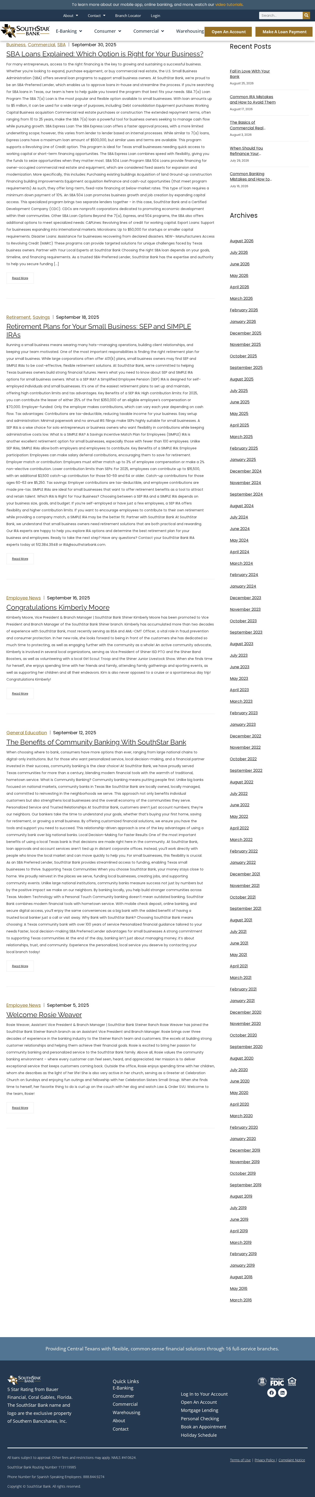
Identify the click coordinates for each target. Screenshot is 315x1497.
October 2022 (243, 759)
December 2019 (245, 1150)
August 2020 (241, 1058)
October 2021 (243, 897)
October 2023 (243, 621)
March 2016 (241, 1300)
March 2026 (241, 298)
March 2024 (241, 563)
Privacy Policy (265, 1460)
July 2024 (239, 517)
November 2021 (245, 885)
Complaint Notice (292, 1460)
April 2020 (239, 1104)
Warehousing (190, 31)
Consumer (105, 31)
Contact (94, 15)
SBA (61, 45)
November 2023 (245, 609)
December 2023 (245, 598)
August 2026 (241, 241)
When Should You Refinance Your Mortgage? (246, 151)
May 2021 (238, 955)
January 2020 (243, 1139)
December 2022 (245, 736)
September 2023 (246, 632)
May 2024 (239, 540)
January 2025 (243, 459)
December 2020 (245, 1012)
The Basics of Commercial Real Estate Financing (246, 125)
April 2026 (239, 287)
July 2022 (239, 793)
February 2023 (244, 713)
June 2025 (240, 402)
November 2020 (245, 1023)
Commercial (146, 31)
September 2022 (246, 770)
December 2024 (246, 471)
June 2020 (240, 1081)
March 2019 (241, 1242)
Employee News (23, 598)
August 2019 (241, 1196)
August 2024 (242, 506)
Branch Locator (128, 15)
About (68, 15)
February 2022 (244, 851)
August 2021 (241, 920)
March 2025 (241, 437)
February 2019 (243, 1254)
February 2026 (244, 310)
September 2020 (246, 1047)
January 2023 (243, 724)
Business (16, 45)
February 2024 (244, 575)
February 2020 (244, 1127)
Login (155, 15)
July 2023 (239, 655)
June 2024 (240, 529)
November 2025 (245, 344)
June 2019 (239, 1219)
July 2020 (239, 1070)
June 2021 (239, 943)
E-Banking (66, 31)
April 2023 (239, 690)
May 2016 (238, 1288)
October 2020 (243, 1035)
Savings (41, 317)
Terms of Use (240, 1460)
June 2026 (240, 264)
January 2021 (242, 1001)
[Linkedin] (282, 1392)
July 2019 (238, 1208)
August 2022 (241, 782)
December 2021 (245, 874)
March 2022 (241, 839)
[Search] (306, 15)
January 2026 (243, 321)
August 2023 (241, 644)
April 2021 (239, 966)
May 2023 (239, 678)
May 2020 (239, 1093)
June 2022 (239, 805)
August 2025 (241, 379)
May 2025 (239, 413)
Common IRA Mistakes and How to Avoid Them (253, 99)
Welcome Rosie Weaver (44, 1015)
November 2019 (245, 1162)
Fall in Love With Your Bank (250, 74)
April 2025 (239, 425)
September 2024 (246, 494)
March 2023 (241, 701)
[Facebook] (271, 1392)
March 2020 (241, 1116)
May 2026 (239, 275)
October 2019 (243, 1173)
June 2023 (239, 667)
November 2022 (245, 747)
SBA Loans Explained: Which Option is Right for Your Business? (104, 54)
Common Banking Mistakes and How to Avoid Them (250, 176)
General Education (26, 733)
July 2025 (239, 391)
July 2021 (238, 931)
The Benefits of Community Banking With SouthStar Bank (96, 742)
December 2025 (245, 333)
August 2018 (241, 1277)
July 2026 (239, 252)
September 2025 (246, 367)
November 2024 (245, 483)
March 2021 (241, 977)
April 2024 (239, 552)
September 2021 (245, 908)
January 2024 (243, 586)
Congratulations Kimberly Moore (58, 607)
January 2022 (243, 862)
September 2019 (245, 1185)
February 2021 (243, 989)
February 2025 (244, 448)
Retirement (18, 317)
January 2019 (242, 1265)
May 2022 (239, 816)
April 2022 (239, 828)
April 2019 (239, 1231)
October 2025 (243, 356)
